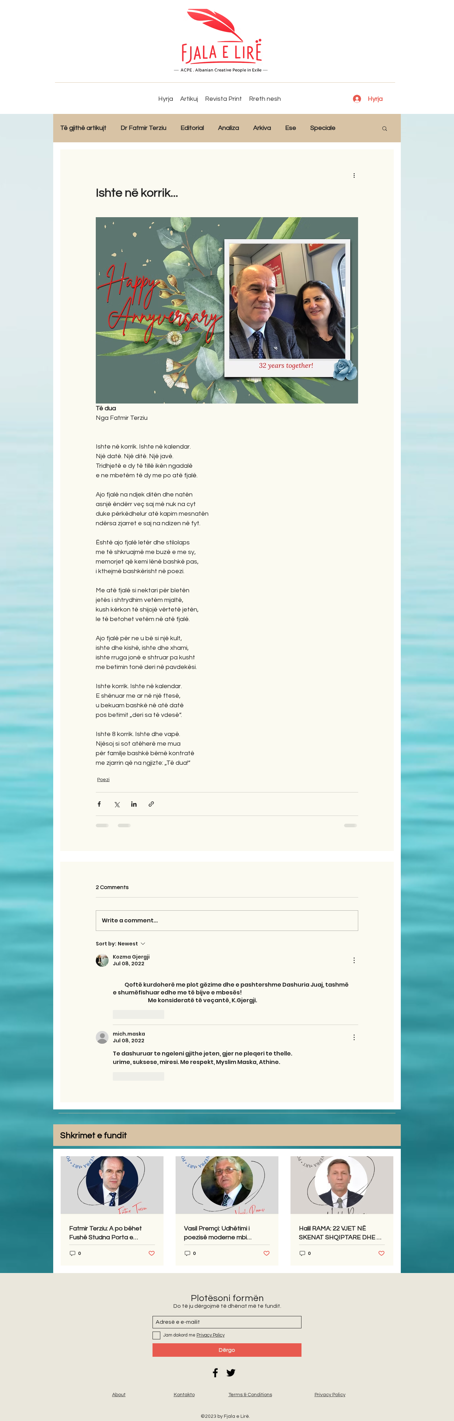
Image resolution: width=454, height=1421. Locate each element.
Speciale (323, 128)
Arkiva (262, 128)
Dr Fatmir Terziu (143, 128)
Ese (290, 128)
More (357, 128)
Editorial (192, 128)
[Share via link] (151, 804)
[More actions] (354, 175)
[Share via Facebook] (99, 804)
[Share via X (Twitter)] (116, 804)
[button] (384, 128)
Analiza (228, 128)
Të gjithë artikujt (83, 128)
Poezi (103, 779)
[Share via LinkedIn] (134, 804)
